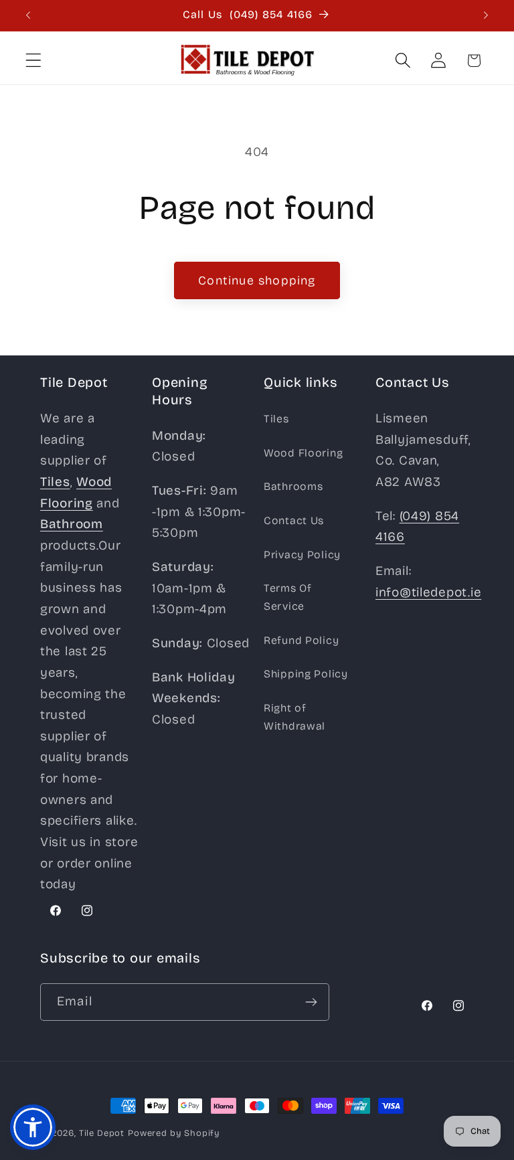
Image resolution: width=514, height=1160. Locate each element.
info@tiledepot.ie (428, 592)
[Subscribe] (311, 1002)
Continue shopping (256, 280)
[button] (34, 60)
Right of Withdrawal (294, 716)
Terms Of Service (288, 597)
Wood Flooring (303, 452)
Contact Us (294, 520)
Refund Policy (301, 640)
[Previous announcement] (28, 15)
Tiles (276, 418)
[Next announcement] (486, 15)
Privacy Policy (302, 554)
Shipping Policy (306, 673)
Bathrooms (293, 486)
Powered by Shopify (174, 1133)
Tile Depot (101, 1133)
